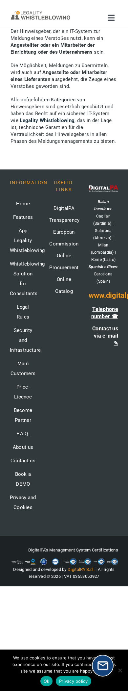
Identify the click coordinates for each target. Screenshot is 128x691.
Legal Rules (23, 312)
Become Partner (23, 415)
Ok (47, 681)
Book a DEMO (23, 479)
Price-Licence (23, 392)
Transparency (64, 220)
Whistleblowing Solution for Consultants (23, 278)
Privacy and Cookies (23, 502)
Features (23, 217)
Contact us (23, 461)
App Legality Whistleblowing (23, 240)
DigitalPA (64, 208)
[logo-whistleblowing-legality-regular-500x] (40, 12)
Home (23, 204)
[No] (120, 670)
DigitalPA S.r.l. (81, 569)
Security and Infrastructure (23, 340)
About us (23, 447)
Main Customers (23, 368)
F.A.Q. (23, 434)
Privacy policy (73, 681)
